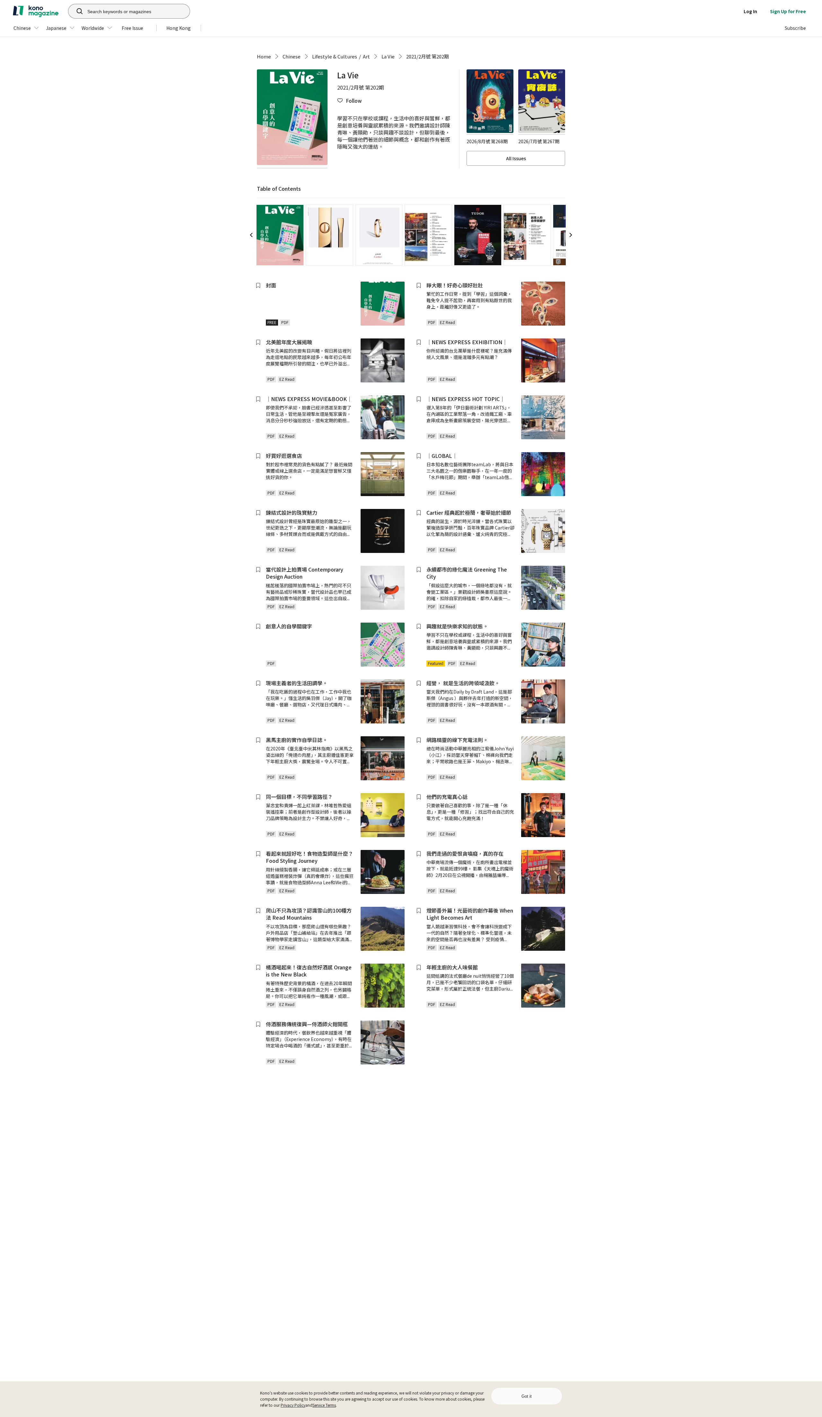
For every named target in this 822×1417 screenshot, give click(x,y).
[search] (76, 11)
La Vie (388, 56)
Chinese (292, 56)
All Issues (516, 158)
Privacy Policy (293, 1405)
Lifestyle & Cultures (334, 56)
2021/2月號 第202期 (427, 56)
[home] (35, 11)
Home (264, 56)
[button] (349, 100)
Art (366, 56)
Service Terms (324, 1405)
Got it (526, 1396)
